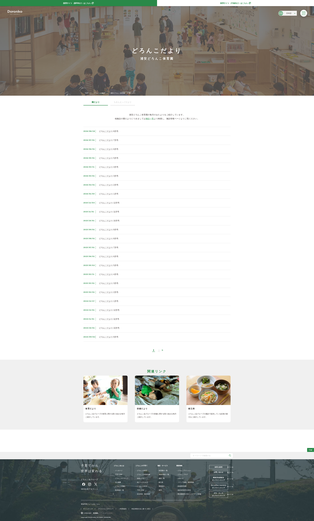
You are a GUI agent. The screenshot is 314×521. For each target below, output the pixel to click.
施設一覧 (150, 119)
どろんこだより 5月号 (108, 158)
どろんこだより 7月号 (108, 140)
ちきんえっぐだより (122, 102)
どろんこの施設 (99, 93)
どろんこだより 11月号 (109, 212)
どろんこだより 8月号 (108, 131)
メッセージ (118, 470)
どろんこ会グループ (89, 479)
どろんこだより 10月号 (109, 221)
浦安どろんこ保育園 (118, 93)
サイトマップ (88, 509)
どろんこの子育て (141, 465)
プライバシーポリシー (106, 509)
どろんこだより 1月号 (108, 194)
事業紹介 (162, 486)
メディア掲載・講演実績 (186, 482)
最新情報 (179, 465)
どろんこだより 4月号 (108, 167)
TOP (86, 93)
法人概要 (118, 482)
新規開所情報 (182, 486)
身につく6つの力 (142, 482)
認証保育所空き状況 (184, 490)
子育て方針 (118, 474)
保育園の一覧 (163, 470)
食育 (160, 490)
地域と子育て (141, 478)
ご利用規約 (122, 509)
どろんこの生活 (142, 486)
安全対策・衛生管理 (143, 494)
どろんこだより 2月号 (108, 185)
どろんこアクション (184, 470)
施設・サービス (162, 465)
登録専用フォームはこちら (90, 504)
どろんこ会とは (119, 465)
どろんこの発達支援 (143, 474)
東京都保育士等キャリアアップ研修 (189, 494)
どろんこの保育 (142, 470)
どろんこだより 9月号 (108, 230)
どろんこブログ (183, 474)
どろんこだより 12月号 (109, 203)
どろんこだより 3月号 (108, 176)
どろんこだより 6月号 (108, 149)
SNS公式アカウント (89, 489)
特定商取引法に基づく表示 (141, 509)
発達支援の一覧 (164, 474)
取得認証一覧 (119, 490)
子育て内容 (140, 490)
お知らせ (180, 478)
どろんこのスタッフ (121, 478)
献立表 (161, 482)
